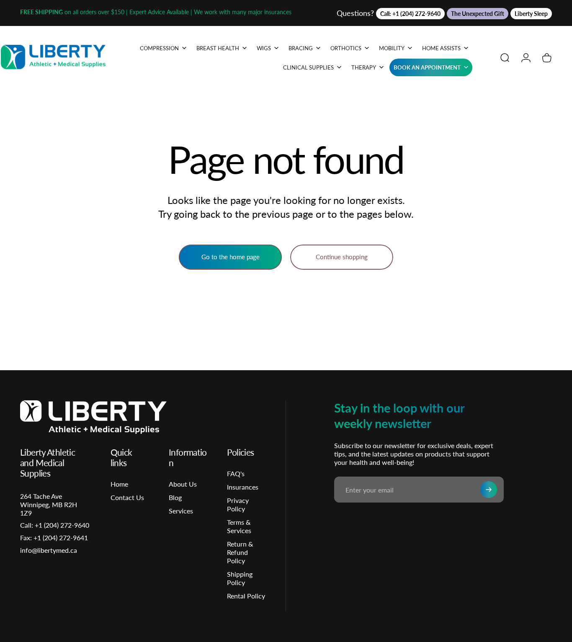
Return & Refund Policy (240, 552)
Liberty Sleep (531, 13)
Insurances (242, 487)
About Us (183, 484)
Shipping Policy (240, 578)
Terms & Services (239, 526)
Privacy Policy (238, 504)
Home (119, 484)
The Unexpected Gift (477, 13)
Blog (175, 497)
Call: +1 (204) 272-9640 (410, 13)
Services (181, 511)
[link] (54, 538)
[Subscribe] (488, 489)
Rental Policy (246, 596)
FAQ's (236, 473)
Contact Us (127, 497)
